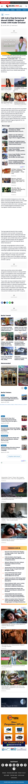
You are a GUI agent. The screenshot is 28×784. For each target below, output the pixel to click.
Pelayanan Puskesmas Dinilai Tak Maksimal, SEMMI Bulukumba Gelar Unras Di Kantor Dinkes (17, 130)
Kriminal (25, 10)
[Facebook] (2, 303)
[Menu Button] (1, 6)
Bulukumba (4, 426)
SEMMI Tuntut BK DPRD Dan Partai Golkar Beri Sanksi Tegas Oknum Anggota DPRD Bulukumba (17, 136)
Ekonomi (19, 10)
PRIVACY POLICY (22, 773)
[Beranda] (2, 14)
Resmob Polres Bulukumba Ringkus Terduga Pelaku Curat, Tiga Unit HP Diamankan (10, 429)
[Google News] (17, 765)
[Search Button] (26, 6)
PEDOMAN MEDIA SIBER (12, 773)
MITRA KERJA (14, 777)
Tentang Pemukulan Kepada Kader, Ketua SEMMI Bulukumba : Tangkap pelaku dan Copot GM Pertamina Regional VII (17, 149)
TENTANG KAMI (13, 775)
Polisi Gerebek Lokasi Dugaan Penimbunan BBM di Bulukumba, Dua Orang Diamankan (10, 399)
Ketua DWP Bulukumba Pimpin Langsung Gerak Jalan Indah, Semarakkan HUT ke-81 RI (13, 574)
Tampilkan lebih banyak (14, 456)
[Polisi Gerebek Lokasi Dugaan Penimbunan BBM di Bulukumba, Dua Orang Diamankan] (24, 397)
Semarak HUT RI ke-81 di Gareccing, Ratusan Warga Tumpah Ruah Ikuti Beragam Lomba (9, 420)
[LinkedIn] (25, 765)
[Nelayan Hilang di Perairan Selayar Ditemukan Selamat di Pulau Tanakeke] (24, 447)
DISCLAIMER (6, 775)
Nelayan (4, 445)
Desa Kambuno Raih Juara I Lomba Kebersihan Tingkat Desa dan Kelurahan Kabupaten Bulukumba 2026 (14, 585)
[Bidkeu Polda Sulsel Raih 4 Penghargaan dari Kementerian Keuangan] (9, 375)
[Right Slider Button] (26, 9)
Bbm (3, 395)
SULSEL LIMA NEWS (20, 782)
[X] (5, 303)
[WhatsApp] (10, 303)
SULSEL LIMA (10, 782)
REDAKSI (4, 773)
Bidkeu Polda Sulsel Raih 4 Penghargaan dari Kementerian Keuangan (9, 382)
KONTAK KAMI (21, 775)
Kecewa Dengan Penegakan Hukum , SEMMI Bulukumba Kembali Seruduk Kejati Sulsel (17, 162)
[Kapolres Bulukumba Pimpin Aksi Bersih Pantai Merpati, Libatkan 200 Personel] (24, 437)
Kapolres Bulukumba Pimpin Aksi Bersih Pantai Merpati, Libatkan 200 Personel (10, 439)
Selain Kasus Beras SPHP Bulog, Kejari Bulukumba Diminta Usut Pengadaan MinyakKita (15, 579)
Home (2, 10)
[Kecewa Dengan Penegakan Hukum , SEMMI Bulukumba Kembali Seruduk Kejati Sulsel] (5, 162)
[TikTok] (21, 765)
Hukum (13, 10)
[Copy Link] (12, 303)
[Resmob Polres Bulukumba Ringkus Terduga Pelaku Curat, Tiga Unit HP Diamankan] (24, 428)
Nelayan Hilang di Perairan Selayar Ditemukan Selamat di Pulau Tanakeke (10, 449)
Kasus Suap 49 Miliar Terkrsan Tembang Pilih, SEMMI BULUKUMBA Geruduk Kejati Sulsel (17, 156)
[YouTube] (14, 765)
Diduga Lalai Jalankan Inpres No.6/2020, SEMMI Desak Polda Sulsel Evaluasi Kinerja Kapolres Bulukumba (17, 143)
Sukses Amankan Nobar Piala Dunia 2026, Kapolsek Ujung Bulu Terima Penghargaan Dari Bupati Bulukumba (15, 600)
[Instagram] (10, 765)
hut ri (3, 416)
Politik (7, 10)
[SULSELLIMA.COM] (14, 6)
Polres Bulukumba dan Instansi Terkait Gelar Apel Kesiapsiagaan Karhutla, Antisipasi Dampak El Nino (14, 595)
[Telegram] (7, 303)
